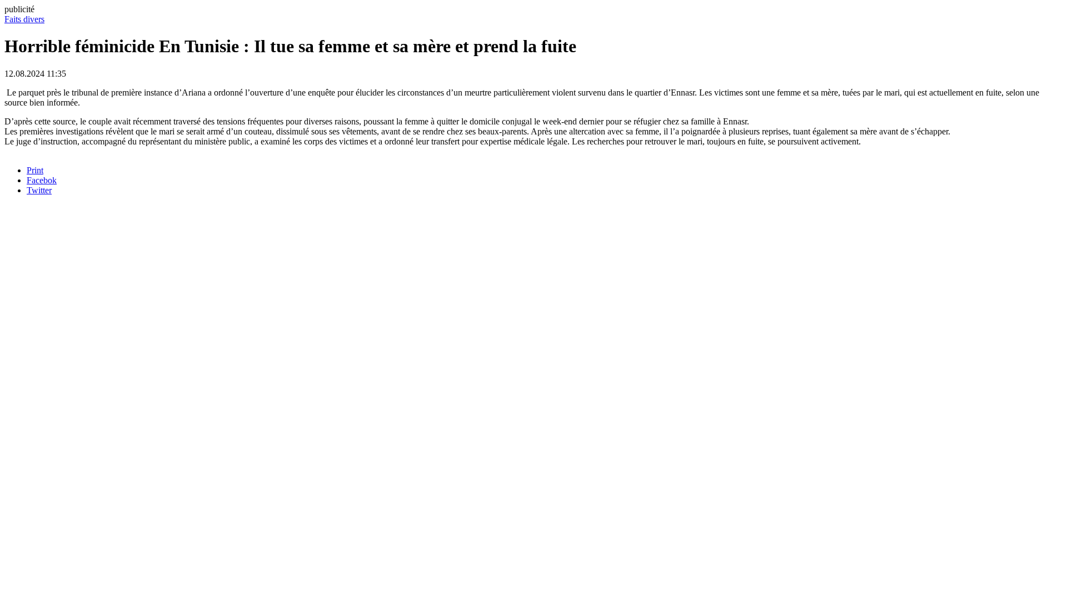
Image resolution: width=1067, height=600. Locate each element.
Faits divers (24, 19)
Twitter (39, 190)
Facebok (42, 180)
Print (35, 170)
